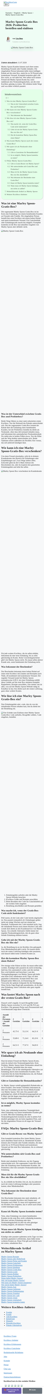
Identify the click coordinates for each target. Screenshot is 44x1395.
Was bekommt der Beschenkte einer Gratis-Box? (23, 179)
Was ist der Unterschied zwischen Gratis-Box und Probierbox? (25, 105)
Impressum (8, 1373)
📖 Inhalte (32, 1390)
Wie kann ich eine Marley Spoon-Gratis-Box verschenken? (22, 111)
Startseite (9, 13)
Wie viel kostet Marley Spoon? (13, 1280)
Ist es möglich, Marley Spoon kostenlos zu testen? (24, 156)
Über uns (7, 1369)
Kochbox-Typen (10, 1336)
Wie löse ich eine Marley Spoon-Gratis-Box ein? (22, 119)
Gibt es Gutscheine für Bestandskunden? (24, 152)
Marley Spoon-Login (9, 1272)
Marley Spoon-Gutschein (11, 1263)
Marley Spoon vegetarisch (11, 1300)
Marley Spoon (27, 13)
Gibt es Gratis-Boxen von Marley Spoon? (25, 164)
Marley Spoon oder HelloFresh (13, 1259)
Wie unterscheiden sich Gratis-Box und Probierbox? (24, 167)
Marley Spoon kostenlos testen (13, 1302)
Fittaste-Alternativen (14, 1325)
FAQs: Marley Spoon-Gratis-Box (19, 161)
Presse (6, 1365)
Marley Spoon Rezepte (10, 1257)
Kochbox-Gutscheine (12, 1348)
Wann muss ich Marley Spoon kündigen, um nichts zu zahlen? (25, 187)
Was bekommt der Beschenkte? (21, 115)
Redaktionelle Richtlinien (13, 1352)
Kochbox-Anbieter (11, 1340)
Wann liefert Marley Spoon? (12, 1278)
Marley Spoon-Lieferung (10, 1289)
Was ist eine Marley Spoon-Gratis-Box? (22, 101)
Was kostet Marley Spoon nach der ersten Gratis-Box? (22, 142)
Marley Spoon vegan (9, 1298)
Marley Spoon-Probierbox (11, 1276)
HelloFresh (10, 1319)
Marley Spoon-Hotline (10, 1274)
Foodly (9, 1314)
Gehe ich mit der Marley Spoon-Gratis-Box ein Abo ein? (24, 131)
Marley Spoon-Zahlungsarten (12, 1291)
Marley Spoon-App (8, 1287)
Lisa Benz (19, 38)
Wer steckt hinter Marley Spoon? (14, 1285)
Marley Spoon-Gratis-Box (11, 1270)
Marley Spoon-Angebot (10, 1293)
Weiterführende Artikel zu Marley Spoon (22, 191)
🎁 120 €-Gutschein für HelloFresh (11, 1390)
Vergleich (17, 13)
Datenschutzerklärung (12, 1377)
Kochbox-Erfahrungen (12, 1344)
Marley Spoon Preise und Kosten (14, 1261)
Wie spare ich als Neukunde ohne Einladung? (19, 148)
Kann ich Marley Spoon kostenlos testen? (25, 183)
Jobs (5, 1357)
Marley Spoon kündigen (10, 1267)
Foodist (9, 1312)
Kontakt (7, 1361)
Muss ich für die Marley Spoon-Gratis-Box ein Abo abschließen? (24, 173)
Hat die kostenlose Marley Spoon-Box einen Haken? (24, 136)
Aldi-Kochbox (11, 1317)
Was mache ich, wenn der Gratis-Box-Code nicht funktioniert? (24, 125)
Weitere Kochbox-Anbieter (17, 194)
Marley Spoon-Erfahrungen (11, 1265)
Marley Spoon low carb (10, 1296)
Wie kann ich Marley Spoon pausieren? (16, 1283)
